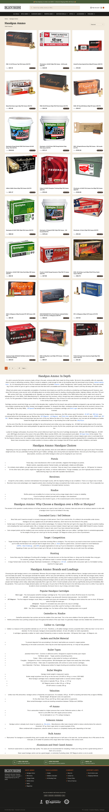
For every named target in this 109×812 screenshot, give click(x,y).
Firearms (90, 14)
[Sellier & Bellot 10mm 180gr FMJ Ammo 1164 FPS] (21, 164)
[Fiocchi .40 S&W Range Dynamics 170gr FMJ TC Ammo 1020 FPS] (55, 254)
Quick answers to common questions (57, 763)
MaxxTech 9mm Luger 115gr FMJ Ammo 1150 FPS (19, 106)
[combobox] (56, 8)
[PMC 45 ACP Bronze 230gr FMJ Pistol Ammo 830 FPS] (55, 83)
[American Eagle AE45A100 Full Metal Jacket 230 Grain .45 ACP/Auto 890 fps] (21, 334)
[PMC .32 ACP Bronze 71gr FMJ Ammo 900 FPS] (21, 40)
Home (6, 18)
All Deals (16, 14)
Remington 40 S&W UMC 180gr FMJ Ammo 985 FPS (19, 230)
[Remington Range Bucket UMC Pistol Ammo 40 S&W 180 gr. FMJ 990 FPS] (21, 128)
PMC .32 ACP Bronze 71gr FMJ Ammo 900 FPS (18, 64)
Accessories (80, 14)
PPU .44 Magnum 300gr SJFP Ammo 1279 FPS (85, 314)
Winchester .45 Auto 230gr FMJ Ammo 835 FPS (85, 230)
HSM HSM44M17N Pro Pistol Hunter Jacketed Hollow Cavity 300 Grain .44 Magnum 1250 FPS (54, 314)
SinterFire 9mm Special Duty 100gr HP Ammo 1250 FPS (87, 64)
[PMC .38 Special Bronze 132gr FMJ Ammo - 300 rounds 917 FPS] (88, 128)
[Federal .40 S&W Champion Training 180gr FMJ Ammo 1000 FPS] (55, 170)
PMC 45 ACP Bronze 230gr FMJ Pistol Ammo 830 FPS (54, 106)
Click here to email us (90, 763)
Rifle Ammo (24, 14)
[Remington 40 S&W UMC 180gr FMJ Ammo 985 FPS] (21, 211)
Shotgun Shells (61, 14)
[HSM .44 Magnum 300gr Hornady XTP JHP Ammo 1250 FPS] (21, 289)
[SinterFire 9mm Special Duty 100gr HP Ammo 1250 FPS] (88, 46)
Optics (71, 14)
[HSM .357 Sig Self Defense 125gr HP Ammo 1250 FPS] (88, 88)
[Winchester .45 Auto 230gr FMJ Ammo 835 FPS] (88, 207)
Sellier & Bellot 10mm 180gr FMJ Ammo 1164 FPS (18, 188)
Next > (24, 368)
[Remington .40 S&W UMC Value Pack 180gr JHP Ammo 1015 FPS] (21, 249)
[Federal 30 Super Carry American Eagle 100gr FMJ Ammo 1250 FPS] (88, 329)
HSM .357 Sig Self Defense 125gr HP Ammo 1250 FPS (87, 106)
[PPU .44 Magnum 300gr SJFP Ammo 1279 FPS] (88, 289)
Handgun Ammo (36, 14)
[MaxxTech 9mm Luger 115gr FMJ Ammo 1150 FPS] (21, 88)
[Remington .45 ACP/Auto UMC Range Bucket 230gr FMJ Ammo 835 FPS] (55, 128)
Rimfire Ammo (48, 14)
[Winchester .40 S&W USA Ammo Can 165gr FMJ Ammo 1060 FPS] (88, 166)
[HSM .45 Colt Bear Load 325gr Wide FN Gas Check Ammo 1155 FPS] (88, 249)
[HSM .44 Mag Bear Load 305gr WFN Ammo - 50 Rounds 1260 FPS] (55, 338)
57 (19, 368)
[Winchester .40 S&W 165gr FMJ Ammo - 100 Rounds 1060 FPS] (55, 39)
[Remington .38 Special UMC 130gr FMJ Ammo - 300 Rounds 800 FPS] (55, 210)
